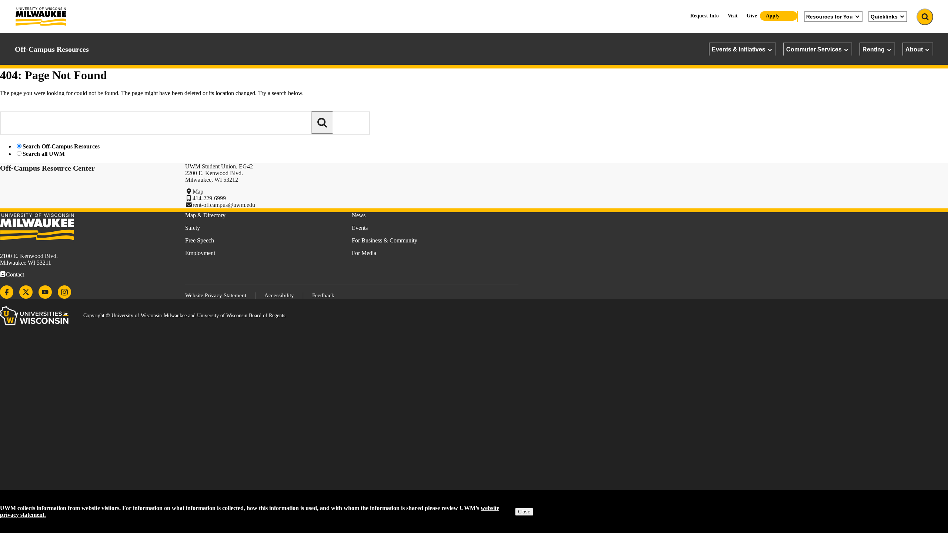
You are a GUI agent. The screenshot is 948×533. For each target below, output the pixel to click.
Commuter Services (814, 49)
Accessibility (279, 295)
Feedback (323, 295)
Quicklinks (884, 17)
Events (360, 228)
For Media (364, 253)
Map (198, 191)
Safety (192, 228)
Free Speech (199, 240)
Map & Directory (205, 215)
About (914, 49)
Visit (733, 16)
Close (524, 511)
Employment (200, 253)
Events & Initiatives (738, 49)
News (358, 215)
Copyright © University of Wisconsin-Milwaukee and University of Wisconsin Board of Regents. (185, 315)
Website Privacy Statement (215, 295)
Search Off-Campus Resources (61, 146)
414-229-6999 (209, 198)
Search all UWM (44, 154)
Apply (773, 16)
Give (752, 16)
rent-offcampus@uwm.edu (224, 205)
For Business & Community (384, 240)
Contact (15, 274)
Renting (873, 49)
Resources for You (829, 17)
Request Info (704, 16)
